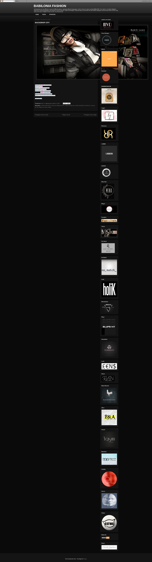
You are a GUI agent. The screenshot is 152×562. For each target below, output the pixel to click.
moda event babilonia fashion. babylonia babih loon (63, 105)
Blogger (85, 558)
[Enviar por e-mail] (63, 103)
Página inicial (66, 114)
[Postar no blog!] (65, 103)
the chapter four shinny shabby (44, 107)
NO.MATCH (81, 105)
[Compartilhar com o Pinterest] (69, 103)
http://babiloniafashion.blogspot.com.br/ (45, 93)
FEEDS (44, 14)
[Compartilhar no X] (66, 103)
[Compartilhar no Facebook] (68, 103)
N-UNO (76, 105)
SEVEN (87, 105)
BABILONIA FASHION (50, 6)
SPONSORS (52, 14)
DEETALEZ (48, 105)
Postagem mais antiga (90, 114)
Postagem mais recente (41, 114)
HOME (37, 14)
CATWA (43, 105)
